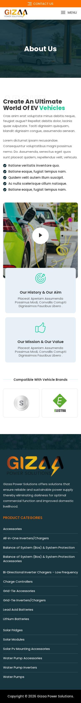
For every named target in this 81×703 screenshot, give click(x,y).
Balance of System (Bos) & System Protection (39, 547)
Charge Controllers (18, 581)
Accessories (12, 529)
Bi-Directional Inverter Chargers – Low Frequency (40, 572)
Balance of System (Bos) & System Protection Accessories (39, 558)
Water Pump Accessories (22, 658)
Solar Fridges (13, 630)
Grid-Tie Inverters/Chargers (24, 600)
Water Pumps (13, 677)
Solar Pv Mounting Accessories (26, 649)
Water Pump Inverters (20, 667)
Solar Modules (14, 639)
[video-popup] (40, 235)
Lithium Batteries (16, 619)
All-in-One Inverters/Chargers (26, 538)
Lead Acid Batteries (18, 609)
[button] (69, 13)
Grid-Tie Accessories (19, 591)
